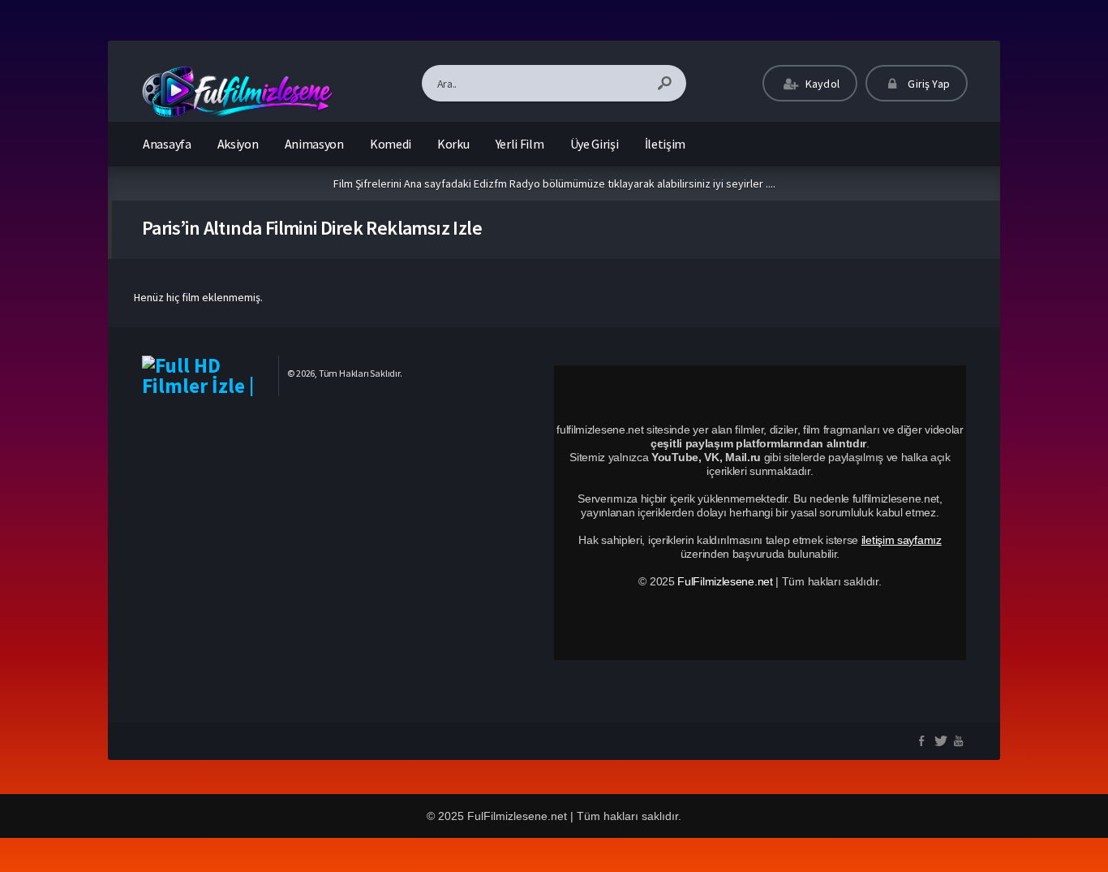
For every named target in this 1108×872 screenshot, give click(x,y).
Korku (453, 144)
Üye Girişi (594, 144)
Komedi (390, 144)
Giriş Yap (927, 83)
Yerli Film (520, 144)
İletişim (665, 144)
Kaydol (821, 83)
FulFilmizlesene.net (724, 581)
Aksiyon (238, 144)
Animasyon (314, 144)
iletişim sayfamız (901, 539)
